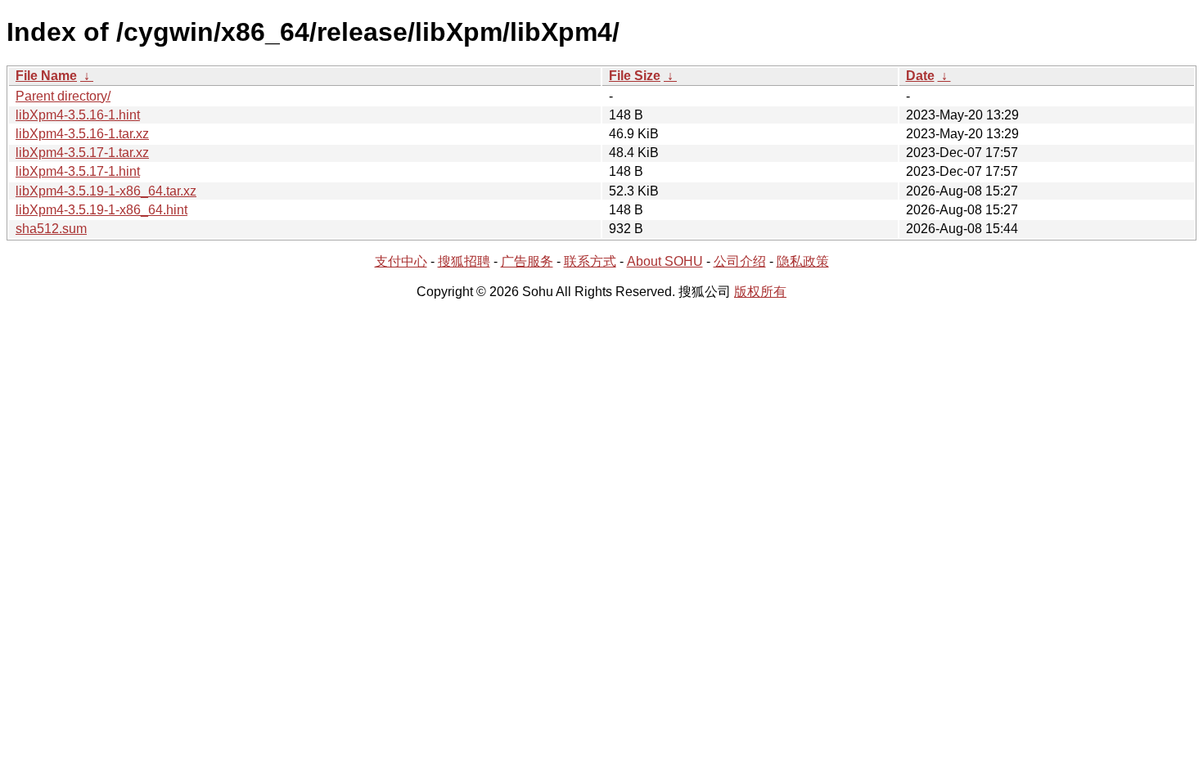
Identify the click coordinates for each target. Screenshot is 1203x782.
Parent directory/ (63, 96)
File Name (46, 76)
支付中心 (401, 261)
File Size (634, 76)
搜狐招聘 (464, 261)
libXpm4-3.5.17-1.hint (78, 171)
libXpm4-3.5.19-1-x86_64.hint (101, 210)
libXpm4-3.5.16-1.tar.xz (82, 134)
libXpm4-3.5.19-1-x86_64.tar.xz (106, 191)
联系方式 (590, 261)
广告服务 (527, 261)
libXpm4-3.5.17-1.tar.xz (82, 153)
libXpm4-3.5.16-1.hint (78, 115)
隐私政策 (803, 261)
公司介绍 (740, 261)
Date (920, 76)
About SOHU (665, 261)
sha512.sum (51, 229)
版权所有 (760, 292)
